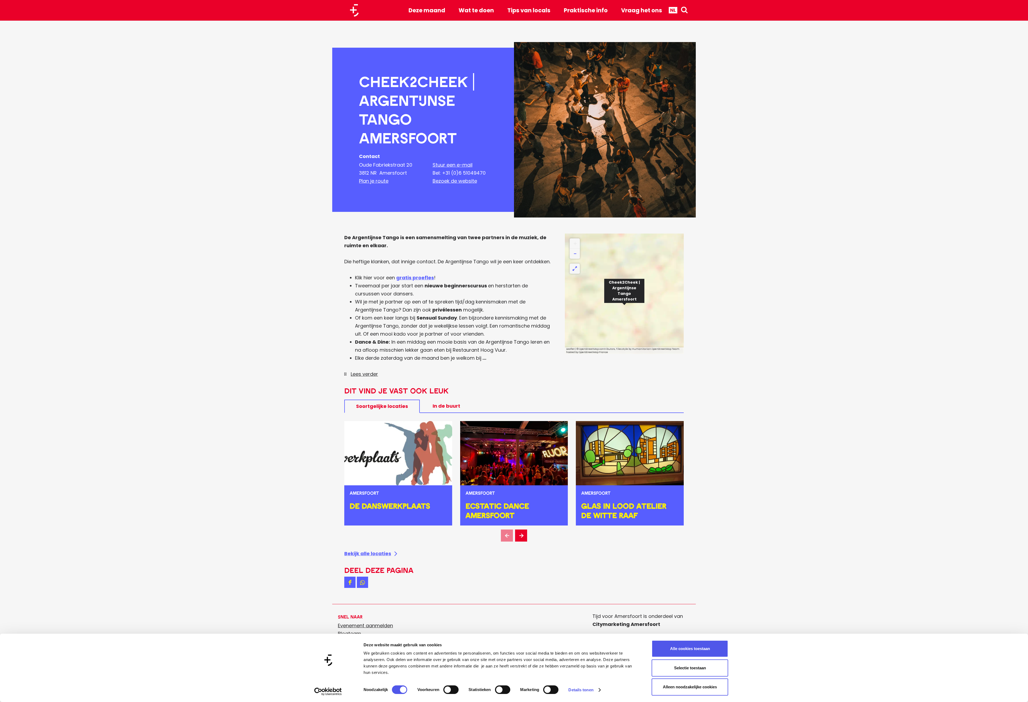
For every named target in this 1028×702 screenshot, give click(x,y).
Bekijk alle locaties (367, 553)
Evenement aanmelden (365, 625)
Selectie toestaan (690, 668)
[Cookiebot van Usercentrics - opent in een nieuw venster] (328, 692)
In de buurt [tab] (446, 406)
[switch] (451, 689)
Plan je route (373, 181)
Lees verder (364, 374)
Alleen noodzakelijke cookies (690, 687)
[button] (624, 294)
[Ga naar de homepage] (356, 10)
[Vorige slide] (507, 536)
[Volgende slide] (521, 536)
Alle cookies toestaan (690, 648)
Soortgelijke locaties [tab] (382, 406)
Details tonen (580, 690)
